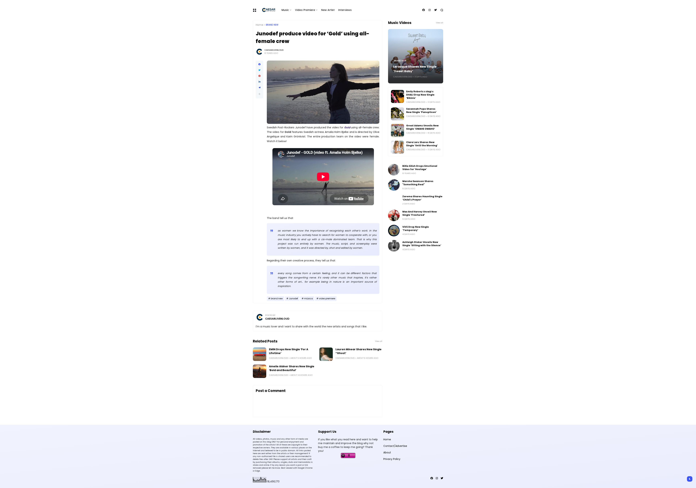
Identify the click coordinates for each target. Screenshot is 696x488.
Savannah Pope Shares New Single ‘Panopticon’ (421, 110)
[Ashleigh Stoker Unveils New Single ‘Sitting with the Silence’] (394, 246)
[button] (259, 94)
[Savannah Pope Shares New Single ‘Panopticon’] (397, 113)
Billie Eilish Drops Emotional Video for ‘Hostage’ (419, 167)
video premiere (327, 298)
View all (378, 341)
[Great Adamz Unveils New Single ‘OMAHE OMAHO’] (397, 130)
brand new (272, 24)
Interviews (345, 10)
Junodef (293, 298)
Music (285, 10)
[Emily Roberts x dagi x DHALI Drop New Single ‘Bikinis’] (397, 96)
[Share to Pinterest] (259, 76)
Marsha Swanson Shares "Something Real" (417, 183)
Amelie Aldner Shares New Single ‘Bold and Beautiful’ (291, 368)
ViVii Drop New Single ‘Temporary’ (415, 228)
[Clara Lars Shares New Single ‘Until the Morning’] (397, 147)
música (308, 298)
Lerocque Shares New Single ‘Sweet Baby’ (414, 69)
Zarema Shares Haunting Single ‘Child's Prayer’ (422, 198)
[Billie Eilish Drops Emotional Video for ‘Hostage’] (394, 169)
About (387, 452)
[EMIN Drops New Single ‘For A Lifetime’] (259, 354)
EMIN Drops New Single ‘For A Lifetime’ (288, 351)
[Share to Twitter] (259, 70)
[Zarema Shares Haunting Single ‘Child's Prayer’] (394, 200)
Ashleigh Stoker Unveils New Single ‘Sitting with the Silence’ (421, 244)
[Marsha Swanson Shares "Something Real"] (394, 185)
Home (259, 25)
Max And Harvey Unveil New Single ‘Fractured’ (419, 213)
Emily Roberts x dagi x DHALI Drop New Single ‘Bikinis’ (420, 95)
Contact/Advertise (395, 446)
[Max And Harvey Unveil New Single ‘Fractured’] (394, 215)
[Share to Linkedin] (259, 82)
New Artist (328, 10)
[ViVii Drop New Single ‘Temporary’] (394, 230)
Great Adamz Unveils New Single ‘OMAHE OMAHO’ (422, 127)
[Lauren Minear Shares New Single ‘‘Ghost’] (326, 354)
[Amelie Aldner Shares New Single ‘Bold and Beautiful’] (259, 371)
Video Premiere (305, 10)
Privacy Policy (391, 459)
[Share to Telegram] (259, 87)
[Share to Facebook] (259, 64)
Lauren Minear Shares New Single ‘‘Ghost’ (358, 351)
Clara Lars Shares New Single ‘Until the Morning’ (422, 144)
